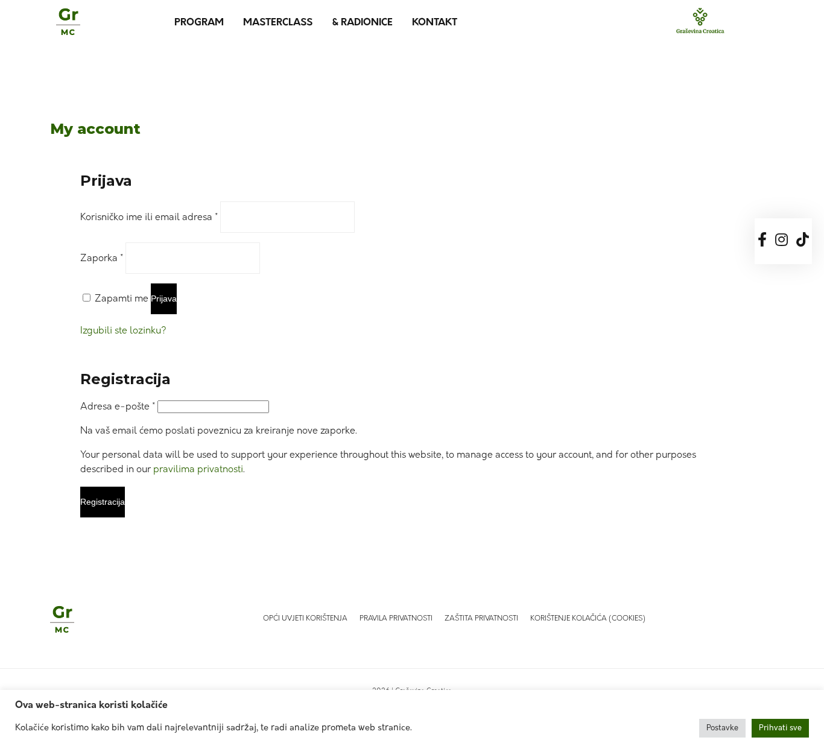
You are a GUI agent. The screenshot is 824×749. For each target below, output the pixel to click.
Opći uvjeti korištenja (305, 618)
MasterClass (277, 23)
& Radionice (362, 23)
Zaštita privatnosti (481, 618)
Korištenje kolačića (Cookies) (587, 618)
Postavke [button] (722, 728)
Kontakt (434, 23)
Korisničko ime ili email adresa (149, 218)
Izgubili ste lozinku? (123, 331)
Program (199, 23)
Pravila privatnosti (396, 618)
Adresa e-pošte (117, 407)
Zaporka (101, 259)
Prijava (164, 298)
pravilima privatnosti (198, 470)
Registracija (102, 502)
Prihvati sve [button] (780, 728)
